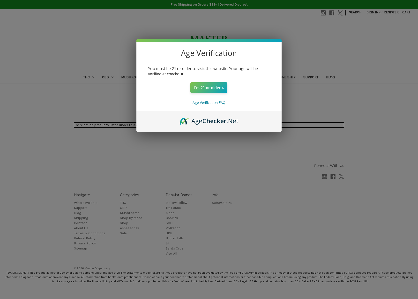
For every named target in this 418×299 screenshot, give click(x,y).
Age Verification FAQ (209, 102)
